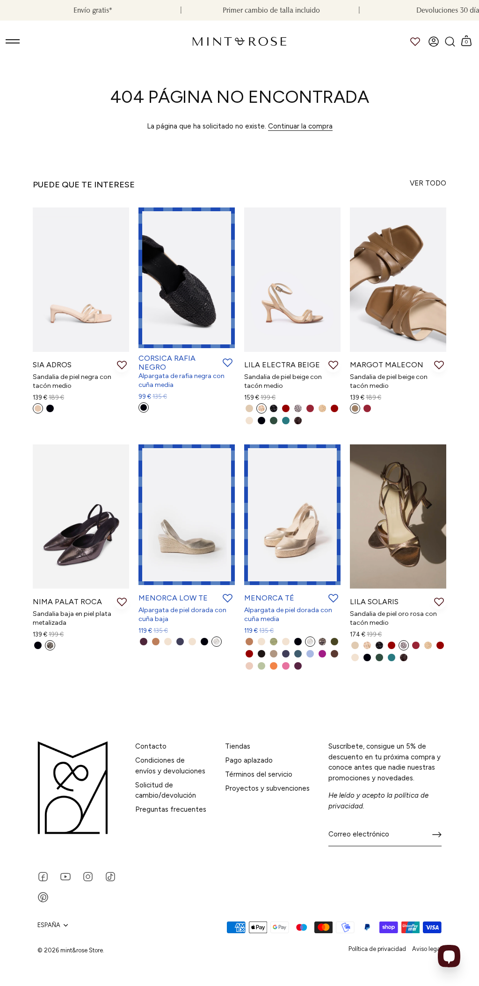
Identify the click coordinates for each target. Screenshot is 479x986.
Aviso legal (427, 948)
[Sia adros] (81, 279)
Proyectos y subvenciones (267, 788)
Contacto (151, 746)
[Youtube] (65, 876)
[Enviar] (437, 834)
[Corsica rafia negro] (186, 277)
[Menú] (13, 41)
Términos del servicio (258, 774)
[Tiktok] (110, 876)
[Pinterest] (43, 897)
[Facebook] (43, 876)
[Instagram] (88, 876)
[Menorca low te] (186, 514)
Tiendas (237, 746)
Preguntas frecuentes (170, 809)
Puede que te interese (84, 184)
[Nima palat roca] (81, 516)
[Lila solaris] (398, 516)
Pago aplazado (249, 760)
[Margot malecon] (398, 279)
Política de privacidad (377, 948)
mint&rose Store (81, 950)
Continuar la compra (300, 126)
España (48, 925)
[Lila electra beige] (292, 279)
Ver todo (428, 183)
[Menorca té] (292, 514)
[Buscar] (450, 41)
